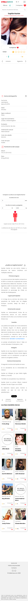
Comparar (20, 5)
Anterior (8, 61)
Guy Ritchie (6, 498)
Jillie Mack (5, 449)
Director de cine (6, 496)
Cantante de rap (6, 422)
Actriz (16, 446)
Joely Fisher (6, 523)
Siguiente (20, 61)
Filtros (5, 5)
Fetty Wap (5, 424)
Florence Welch (20, 424)
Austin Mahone (7, 474)
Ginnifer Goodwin (18, 449)
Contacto (14, 568)
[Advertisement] (14, 79)
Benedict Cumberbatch (17, 339)
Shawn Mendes (20, 523)
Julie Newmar (20, 474)
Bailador (4, 446)
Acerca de (14, 563)
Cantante (17, 422)
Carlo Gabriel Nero (19, 499)
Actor (3, 471)
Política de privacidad (14, 565)
